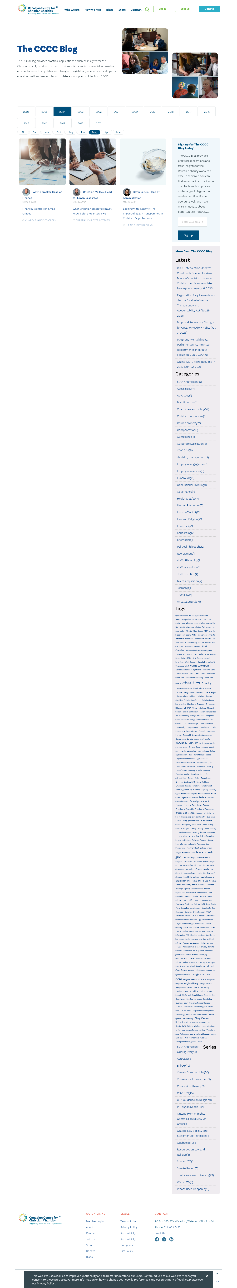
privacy (204, 947)
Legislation (181, 881)
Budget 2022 (204, 654)
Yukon (200, 1042)
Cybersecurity (181, 755)
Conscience (204, 727)
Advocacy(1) (184, 395)
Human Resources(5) (190, 505)
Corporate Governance (202, 735)
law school (198, 861)
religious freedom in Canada (194, 979)
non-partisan (207, 900)
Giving (184, 821)
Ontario (180, 915)
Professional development (193, 951)
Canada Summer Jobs (200, 666)
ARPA (194, 635)
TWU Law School (194, 1026)
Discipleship (181, 766)
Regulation (200, 966)
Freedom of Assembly (185, 809)
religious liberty (191, 983)
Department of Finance (185, 759)
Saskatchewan (182, 991)
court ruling (198, 739)
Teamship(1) (184, 588)
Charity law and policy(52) (193, 409)
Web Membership (192, 1038)
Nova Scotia (211, 904)
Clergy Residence (197, 716)
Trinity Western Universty (196, 1022)
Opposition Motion (205, 920)
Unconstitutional (208, 1026)
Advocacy (206, 627)
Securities (194, 991)
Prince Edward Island (191, 947)
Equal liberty (195, 790)
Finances (187, 805)
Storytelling (207, 999)
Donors (190, 778)
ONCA (208, 912)
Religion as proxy (188, 970)
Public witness (192, 955)
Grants (204, 824)
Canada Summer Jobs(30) (193, 1072)
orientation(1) (185, 540)
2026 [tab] (26, 111)
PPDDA (178, 947)
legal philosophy (207, 877)
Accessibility (199, 623)
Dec (35, 132)
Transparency (188, 1018)
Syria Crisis (188, 1007)
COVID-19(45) (185, 1093)
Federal (202, 797)
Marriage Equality (183, 889)
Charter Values (182, 696)
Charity (29, 220)
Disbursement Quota (204, 763)
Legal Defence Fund (191, 877)
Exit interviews (204, 794)
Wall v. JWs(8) (185, 1182)
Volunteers (184, 1034)
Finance (39, 220)
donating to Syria (195, 770)
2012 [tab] (80, 123)
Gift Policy (126, 1250)
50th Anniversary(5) (189, 382)
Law (193, 853)
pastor (178, 931)
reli (208, 966)
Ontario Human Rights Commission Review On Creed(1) (192, 1119)
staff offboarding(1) (189, 560)
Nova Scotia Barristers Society (188, 908)
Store (122, 9)
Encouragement (182, 790)
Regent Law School (187, 966)
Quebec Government (190, 962)
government (193, 821)
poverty (210, 943)
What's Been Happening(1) (193, 1189)
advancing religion (193, 627)
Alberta (189, 631)
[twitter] (164, 1239)
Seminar (202, 991)
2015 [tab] (26, 123)
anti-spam (187, 635)
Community (180, 727)
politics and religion (198, 943)
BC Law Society (191, 643)
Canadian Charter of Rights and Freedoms (193, 670)
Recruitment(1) (186, 553)
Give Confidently (198, 817)
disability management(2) (193, 457)
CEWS (203, 674)
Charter (208, 689)
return (190, 987)
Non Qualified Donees (191, 900)
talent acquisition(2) (189, 581)
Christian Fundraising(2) (191, 416)
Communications (206, 723)
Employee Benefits (183, 786)
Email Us (160, 1233)
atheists (211, 635)
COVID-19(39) (185, 450)
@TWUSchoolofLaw (183, 616)
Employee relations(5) (190, 471)
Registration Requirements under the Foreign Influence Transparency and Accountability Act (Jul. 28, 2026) (196, 305)
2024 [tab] (62, 111)
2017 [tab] (189, 111)
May (94, 132)
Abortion (189, 623)
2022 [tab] (99, 111)
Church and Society (190, 712)
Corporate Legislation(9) (192, 443)
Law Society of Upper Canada (197, 869)
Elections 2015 (189, 782)
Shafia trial (186, 995)
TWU (184, 1026)
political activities (199, 939)
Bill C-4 (208, 643)
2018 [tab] (171, 111)
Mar (118, 132)
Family (195, 797)
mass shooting (197, 889)
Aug (71, 132)
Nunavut (188, 912)
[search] (147, 9)
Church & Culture (199, 708)
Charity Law (198, 688)
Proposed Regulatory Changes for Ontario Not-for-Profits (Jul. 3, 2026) (196, 327)
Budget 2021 (192, 654)
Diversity (209, 766)
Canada (200, 658)
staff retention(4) (187, 574)
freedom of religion (185, 813)
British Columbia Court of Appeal (199, 650)
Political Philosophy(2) (190, 546)
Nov (46, 132)
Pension (202, 931)
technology (180, 1015)
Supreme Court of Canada (199, 1003)
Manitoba (202, 885)
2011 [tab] (98, 123)
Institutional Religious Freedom (194, 840)
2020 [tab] (135, 111)
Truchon (211, 1022)
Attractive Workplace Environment (190, 639)
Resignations (181, 987)
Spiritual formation (194, 999)
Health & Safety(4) (188, 498)
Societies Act (209, 995)
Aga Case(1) (184, 1058)
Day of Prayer (199, 755)
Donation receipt (182, 774)
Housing (196, 832)
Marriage (210, 885)
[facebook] (157, 1239)
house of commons (183, 832)
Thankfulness (202, 1015)
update (202, 1030)
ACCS (182, 627)
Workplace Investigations (186, 1042)
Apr (106, 132)
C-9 (194, 658)
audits (208, 639)
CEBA (197, 674)
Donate (90, 1250)
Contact (136, 9)
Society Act (180, 999)
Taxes (189, 1011)
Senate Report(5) (187, 1168)
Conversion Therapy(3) (191, 1086)
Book (181, 647)
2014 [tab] (44, 123)
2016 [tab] (207, 111)
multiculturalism (189, 893)
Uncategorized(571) (189, 601)
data (190, 755)
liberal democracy (183, 885)
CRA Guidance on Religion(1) (194, 1100)
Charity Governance (184, 689)
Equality (205, 790)
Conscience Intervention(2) (194, 1079)
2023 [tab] (81, 111)
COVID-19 (181, 742)
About (90, 1227)
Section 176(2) (185, 1161)
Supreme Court (182, 1003)
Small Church (197, 995)
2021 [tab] (116, 111)
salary (149, 225)
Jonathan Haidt (193, 848)
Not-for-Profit (199, 904)
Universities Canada (190, 1030)
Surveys (179, 1007)
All (23, 132)
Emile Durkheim (203, 782)
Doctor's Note (181, 770)
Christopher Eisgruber (196, 704)
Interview (104, 220)
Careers (90, 1233)
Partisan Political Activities (204, 927)
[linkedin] (171, 1239)
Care (213, 670)
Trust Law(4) (184, 595)
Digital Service (201, 759)
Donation (206, 770)
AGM (182, 631)
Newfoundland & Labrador (195, 896)
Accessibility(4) (186, 388)
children (192, 696)
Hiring (129, 225)
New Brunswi (202, 893)
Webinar (203, 1038)
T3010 (183, 1010)
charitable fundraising (194, 678)
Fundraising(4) (185, 478)
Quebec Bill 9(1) (186, 1142)
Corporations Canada (184, 739)
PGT (187, 935)
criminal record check (207, 751)
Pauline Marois (188, 931)
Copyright (187, 735)
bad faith (179, 643)
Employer (92, 220)
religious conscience (204, 970)
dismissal (191, 766)
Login (162, 9)
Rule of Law (198, 987)
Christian (81, 220)
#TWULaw (197, 619)
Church (187, 707)
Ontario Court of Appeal (195, 916)
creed (185, 747)
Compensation (192, 727)
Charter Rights (210, 692)
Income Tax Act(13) (188, 512)
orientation (199, 924)
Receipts (203, 962)
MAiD (194, 885)
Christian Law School (192, 700)
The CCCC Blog (47, 49)
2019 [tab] (153, 111)
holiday (213, 829)
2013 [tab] (62, 123)
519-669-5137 (172, 1227)
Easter (197, 778)
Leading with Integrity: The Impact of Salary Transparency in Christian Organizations (143, 213)
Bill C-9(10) (183, 1065)
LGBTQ (201, 881)
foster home (197, 805)
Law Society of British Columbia (192, 865)
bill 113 (201, 643)
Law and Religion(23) (189, 519)
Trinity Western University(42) (195, 1175)
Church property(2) (189, 423)
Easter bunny (206, 778)
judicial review (206, 848)
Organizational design (184, 924)
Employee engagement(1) (192, 464)
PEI (196, 931)
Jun (83, 132)
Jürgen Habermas (183, 853)
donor (202, 774)
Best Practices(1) (187, 402)
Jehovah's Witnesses (196, 844)
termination (191, 1015)
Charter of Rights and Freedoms (189, 692)
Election (179, 782)
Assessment (202, 635)
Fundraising (186, 817)
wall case (179, 1038)
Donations (195, 774)
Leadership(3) (185, 526)
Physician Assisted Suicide (201, 935)
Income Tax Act (195, 836)
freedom (206, 805)
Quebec (192, 958)
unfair (178, 1030)
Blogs (109, 9)
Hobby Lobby (203, 829)
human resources (207, 832)
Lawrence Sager (189, 873)
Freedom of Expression (204, 809)
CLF (184, 723)
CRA (191, 742)
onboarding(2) (185, 533)
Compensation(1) (187, 430)
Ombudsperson (199, 912)
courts (207, 739)
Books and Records (192, 647)
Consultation (192, 731)
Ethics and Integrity (189, 794)
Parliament (187, 927)
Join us (90, 1239)
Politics (186, 943)
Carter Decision (182, 674)
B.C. (213, 639)
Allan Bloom (198, 631)
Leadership (201, 873)
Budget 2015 (181, 654)
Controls (50, 220)
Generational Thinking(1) (192, 485)
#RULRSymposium (183, 619)
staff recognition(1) (188, 567)
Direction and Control (185, 762)
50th (204, 619)
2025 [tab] (44, 111)
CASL (192, 674)
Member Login (95, 1221)
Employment (207, 786)
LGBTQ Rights (210, 881)
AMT (206, 631)
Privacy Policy (129, 1227)
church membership (208, 712)
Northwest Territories (184, 904)
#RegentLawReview (200, 616)
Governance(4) (186, 491)
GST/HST (186, 829)
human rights (181, 836)
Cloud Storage (192, 723)
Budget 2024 (186, 658)
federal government (199, 801)
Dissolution (200, 766)
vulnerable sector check (206, 1034)
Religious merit (206, 984)
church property (182, 716)
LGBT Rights (192, 881)
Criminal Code (194, 747)
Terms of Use (128, 1221)
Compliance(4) (186, 436)
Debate (209, 755)
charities (191, 683)
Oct (59, 132)
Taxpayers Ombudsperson (203, 1011)
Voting (192, 1034)
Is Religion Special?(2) (190, 1107)
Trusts (178, 1026)
